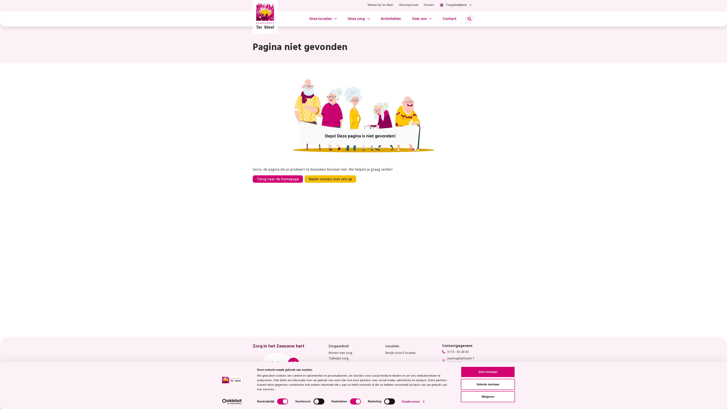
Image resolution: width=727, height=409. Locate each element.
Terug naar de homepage (278, 179)
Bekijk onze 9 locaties (400, 353)
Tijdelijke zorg (338, 358)
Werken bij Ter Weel (380, 5)
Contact (449, 19)
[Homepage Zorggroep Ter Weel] (265, 17)
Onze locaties (320, 19)
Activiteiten (391, 19)
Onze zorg (356, 19)
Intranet (429, 5)
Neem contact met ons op (330, 179)
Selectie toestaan (488, 384)
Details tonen (411, 401)
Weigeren (488, 396)
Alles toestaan (487, 371)
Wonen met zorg (340, 353)
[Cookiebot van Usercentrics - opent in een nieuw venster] (232, 401)
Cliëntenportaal (408, 5)
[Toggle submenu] (469, 19)
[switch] (319, 401)
